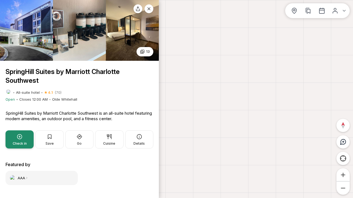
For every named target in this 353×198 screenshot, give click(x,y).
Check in (20, 143)
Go (79, 143)
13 (148, 51)
